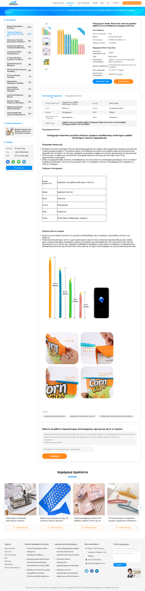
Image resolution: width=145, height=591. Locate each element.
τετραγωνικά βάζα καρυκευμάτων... (19, 53)
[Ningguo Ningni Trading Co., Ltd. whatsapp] (13, 162)
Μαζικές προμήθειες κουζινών (37, 544)
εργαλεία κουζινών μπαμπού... (19, 64)
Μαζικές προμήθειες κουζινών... (19, 27)
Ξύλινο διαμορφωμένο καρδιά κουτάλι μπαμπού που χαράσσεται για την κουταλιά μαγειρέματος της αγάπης (68, 552)
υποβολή (54, 456)
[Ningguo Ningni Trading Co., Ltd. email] (8, 162)
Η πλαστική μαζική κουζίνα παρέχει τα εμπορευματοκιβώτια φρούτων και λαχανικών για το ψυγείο (38, 552)
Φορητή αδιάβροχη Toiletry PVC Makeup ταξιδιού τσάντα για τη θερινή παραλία (87, 520)
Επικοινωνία (19, 168)
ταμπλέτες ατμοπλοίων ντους (54, 416)
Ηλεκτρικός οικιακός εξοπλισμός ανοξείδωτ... (19, 41)
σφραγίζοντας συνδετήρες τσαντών (82, 416)
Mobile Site (9, 564)
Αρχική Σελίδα (10, 548)
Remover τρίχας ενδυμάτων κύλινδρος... (19, 102)
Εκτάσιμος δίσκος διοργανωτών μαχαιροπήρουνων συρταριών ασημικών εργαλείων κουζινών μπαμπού (68, 562)
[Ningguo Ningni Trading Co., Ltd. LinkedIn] (97, 571)
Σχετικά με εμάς (10, 555)
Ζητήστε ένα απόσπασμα (132, 3)
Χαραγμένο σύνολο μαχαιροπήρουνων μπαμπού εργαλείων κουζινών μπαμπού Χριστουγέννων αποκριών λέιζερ (68, 573)
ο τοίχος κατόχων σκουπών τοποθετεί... (19, 58)
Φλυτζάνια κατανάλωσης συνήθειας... (19, 70)
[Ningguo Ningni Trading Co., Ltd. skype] (24, 162)
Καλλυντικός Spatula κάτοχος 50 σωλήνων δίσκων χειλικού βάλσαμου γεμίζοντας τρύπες (54, 520)
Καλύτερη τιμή (102, 81)
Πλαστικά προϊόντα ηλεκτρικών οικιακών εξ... (19, 34)
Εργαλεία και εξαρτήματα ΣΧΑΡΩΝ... (19, 82)
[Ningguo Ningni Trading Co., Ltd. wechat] (19, 162)
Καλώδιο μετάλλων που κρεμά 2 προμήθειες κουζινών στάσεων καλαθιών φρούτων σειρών (38, 573)
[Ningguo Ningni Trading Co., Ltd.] (13, 3)
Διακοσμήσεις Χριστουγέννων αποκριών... (19, 89)
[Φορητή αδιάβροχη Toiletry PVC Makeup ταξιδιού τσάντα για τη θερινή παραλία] (89, 499)
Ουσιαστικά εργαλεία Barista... (19, 96)
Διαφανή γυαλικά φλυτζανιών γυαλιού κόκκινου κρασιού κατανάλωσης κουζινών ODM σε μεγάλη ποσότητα (38, 562)
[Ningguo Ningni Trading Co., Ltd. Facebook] (92, 571)
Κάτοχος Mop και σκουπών (19, 76)
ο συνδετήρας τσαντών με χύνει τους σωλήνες (116, 416)
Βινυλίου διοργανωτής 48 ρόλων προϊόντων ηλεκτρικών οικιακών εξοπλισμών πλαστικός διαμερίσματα (23, 131)
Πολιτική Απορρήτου (12, 567)
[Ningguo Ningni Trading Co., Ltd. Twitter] (86, 571)
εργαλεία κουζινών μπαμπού (66, 544)
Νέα (6, 558)
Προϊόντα (8, 552)
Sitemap (8, 561)
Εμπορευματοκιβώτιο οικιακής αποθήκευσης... (19, 47)
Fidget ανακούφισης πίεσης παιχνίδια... (19, 108)
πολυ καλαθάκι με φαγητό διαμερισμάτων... (19, 114)
